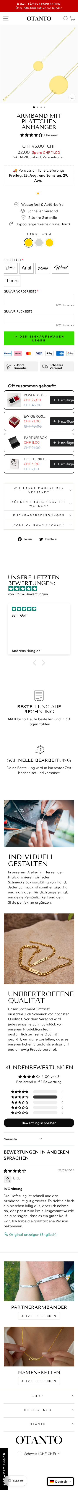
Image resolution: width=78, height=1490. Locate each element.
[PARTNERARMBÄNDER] (39, 1281)
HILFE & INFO (38, 1410)
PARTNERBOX (35, 437)
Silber (39, 242)
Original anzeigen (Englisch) (33, 1234)
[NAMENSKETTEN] (39, 1346)
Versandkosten (53, 157)
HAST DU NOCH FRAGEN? (39, 524)
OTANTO (38, 1424)
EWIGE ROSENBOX (35, 416)
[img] (41, 588)
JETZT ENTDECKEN (39, 1316)
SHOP (38, 1396)
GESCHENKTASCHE (35, 459)
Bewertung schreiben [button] (39, 1123)
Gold (28, 242)
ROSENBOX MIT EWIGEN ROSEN (35, 395)
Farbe (39, 234)
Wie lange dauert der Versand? (39, 490)
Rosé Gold (49, 242)
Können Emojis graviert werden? (39, 504)
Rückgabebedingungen (39, 515)
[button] (32, 135)
